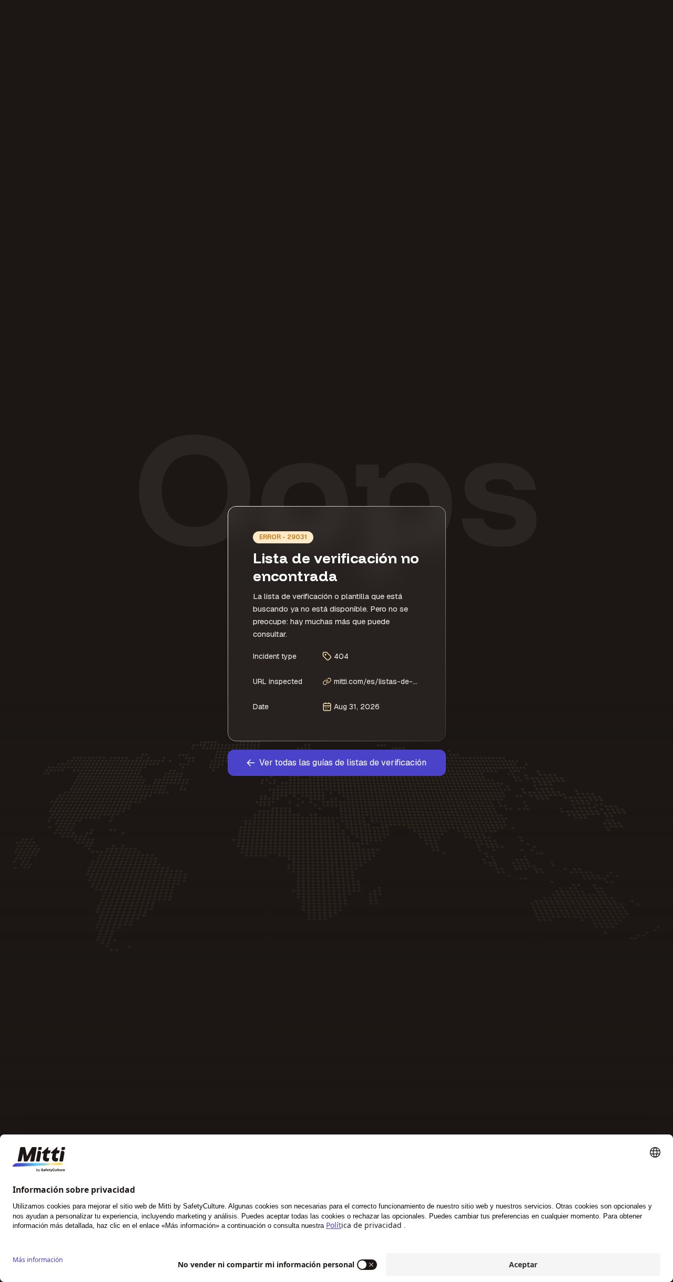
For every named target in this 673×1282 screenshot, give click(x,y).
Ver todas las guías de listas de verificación (342, 762)
